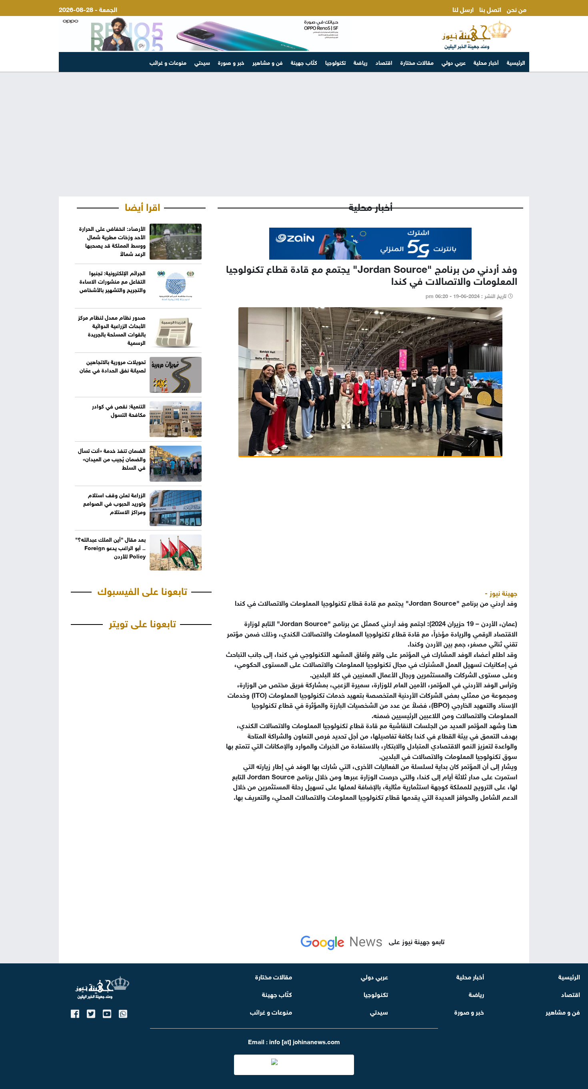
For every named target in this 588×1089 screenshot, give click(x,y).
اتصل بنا (490, 8)
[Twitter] (91, 1012)
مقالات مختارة (417, 62)
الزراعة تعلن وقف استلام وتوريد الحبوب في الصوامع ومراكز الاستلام (114, 502)
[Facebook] (75, 1012)
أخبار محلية (486, 62)
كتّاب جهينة (304, 62)
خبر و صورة (231, 62)
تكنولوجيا (335, 62)
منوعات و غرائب (168, 62)
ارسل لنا (463, 8)
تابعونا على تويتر (142, 622)
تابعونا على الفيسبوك (142, 590)
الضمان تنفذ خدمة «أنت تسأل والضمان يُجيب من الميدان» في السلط (112, 458)
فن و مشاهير (267, 62)
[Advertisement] (294, 134)
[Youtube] (107, 1012)
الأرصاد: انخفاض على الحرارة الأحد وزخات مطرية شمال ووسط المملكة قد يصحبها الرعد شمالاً (112, 240)
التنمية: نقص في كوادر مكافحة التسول (119, 409)
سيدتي (202, 62)
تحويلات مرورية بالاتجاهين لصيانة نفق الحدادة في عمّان (113, 365)
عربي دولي (454, 62)
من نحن (516, 8)
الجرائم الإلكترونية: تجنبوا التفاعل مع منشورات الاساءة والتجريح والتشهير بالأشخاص (113, 280)
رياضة (361, 62)
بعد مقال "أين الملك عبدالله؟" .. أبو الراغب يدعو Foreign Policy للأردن (110, 547)
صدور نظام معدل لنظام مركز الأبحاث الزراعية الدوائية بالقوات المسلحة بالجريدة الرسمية (112, 329)
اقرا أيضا (142, 205)
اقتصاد (384, 62)
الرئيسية (516, 62)
